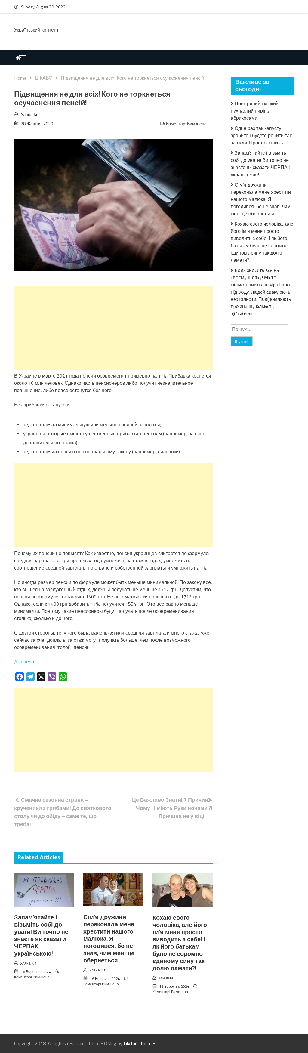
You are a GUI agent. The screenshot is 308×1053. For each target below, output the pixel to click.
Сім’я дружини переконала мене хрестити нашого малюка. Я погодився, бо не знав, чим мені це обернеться (108, 939)
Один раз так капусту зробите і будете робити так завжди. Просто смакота (261, 135)
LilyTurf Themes (140, 1043)
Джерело (24, 661)
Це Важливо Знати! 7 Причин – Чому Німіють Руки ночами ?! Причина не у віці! (172, 808)
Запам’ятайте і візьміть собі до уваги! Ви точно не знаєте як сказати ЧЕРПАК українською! (41, 936)
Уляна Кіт (30, 114)
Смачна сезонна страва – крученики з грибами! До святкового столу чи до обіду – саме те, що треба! (62, 812)
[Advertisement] (113, 328)
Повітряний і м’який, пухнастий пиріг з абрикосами (255, 111)
